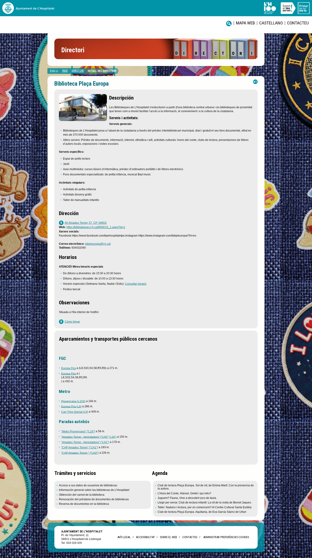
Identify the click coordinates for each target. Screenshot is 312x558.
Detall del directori (102, 71)
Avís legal (124, 537)
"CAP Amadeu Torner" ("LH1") (79, 447)
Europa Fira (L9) (71, 406)
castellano (271, 23)
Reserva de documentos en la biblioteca (84, 503)
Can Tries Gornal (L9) (74, 411)
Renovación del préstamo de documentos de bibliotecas (94, 499)
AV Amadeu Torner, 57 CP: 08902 (86, 222)
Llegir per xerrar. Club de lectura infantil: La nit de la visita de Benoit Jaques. (205, 502)
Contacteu (298, 23)
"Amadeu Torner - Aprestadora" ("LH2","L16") (88, 436)
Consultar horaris (135, 283)
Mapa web (245, 23)
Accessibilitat (145, 537)
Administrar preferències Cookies (226, 537)
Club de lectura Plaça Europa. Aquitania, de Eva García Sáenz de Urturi (202, 511)
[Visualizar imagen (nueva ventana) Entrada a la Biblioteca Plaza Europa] (83, 120)
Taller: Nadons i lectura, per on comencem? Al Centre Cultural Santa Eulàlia (204, 507)
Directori (78, 70)
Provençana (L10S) (73, 401)
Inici (65, 70)
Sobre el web (168, 537)
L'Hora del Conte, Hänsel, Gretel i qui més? (184, 493)
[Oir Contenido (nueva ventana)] (255, 83)
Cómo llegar (72, 321)
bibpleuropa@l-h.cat (98, 243)
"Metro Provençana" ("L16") (78, 431)
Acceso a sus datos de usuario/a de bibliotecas (88, 485)
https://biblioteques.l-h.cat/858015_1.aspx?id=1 (95, 227)
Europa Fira (68, 368)
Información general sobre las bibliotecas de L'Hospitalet (94, 490)
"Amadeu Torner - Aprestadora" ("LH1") (85, 442)
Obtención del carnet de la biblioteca (81, 494)
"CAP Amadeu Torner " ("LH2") (80, 452)
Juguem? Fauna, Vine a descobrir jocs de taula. (187, 498)
